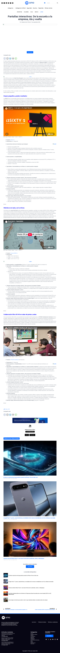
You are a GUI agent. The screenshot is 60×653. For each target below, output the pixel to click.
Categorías (10, 8)
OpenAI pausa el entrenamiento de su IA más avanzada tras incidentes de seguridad (8, 634)
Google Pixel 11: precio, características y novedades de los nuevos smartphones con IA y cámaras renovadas (29, 518)
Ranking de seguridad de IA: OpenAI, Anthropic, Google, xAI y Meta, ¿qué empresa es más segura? (7, 638)
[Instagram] (6, 2)
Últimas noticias (48, 8)
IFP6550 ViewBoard (14, 359)
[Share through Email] (13, 58)
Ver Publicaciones (30, 431)
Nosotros (35, 8)
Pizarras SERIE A (13, 253)
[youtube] (8, 2)
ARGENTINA (19, 11)
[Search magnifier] (57, 3)
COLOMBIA (26, 11)
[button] (30, 566)
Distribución (32, 639)
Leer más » (34, 622)
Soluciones (32, 643)
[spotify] (12, 2)
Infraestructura (33, 642)
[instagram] (10, 2)
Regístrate (40, 8)
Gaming (32, 633)
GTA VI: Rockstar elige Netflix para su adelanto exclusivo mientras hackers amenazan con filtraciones (7, 643)
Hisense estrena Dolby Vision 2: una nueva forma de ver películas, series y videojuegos (24, 558)
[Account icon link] (44, 2)
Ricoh (27, 434)
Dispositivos (30, 52)
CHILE (31, 11)
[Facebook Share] (5, 58)
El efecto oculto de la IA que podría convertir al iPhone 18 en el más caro (21, 477)
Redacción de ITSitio (30, 429)
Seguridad (29, 8)
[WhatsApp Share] (16, 58)
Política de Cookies (42, 622)
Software (32, 635)
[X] (4, 2)
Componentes (33, 636)
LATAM (41, 11)
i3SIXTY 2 (12, 139)
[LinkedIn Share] (10, 58)
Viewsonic (32, 434)
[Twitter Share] (7, 58)
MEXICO (36, 11)
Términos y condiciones (53, 622)
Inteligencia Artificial (20, 8)
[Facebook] (2, 2)
